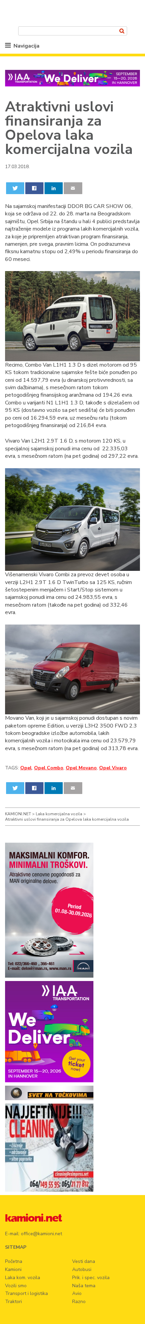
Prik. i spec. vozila (91, 1277)
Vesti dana (83, 1261)
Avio (77, 1293)
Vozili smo (16, 1285)
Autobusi (81, 1269)
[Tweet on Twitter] (15, 188)
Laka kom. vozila (22, 1277)
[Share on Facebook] (34, 188)
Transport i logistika (26, 1293)
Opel (26, 768)
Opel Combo (48, 768)
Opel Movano (81, 768)
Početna (13, 1261)
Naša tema (83, 1285)
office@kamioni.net (41, 1233)
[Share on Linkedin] (54, 188)
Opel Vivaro (113, 768)
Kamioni (13, 1269)
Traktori (13, 1301)
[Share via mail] (73, 188)
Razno (79, 1301)
